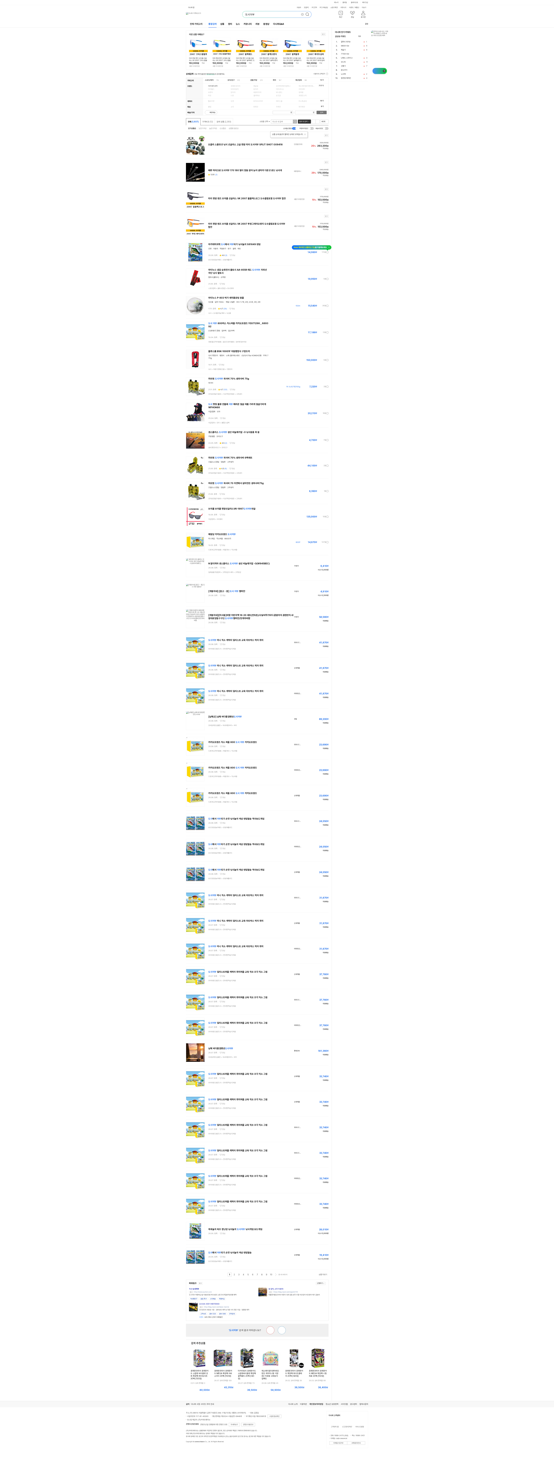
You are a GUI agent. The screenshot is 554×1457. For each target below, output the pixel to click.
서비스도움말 (359, 1427)
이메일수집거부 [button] (338, 1443)
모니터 (343, 62)
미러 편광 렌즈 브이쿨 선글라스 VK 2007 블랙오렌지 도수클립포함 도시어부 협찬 (269, 59)
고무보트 (203, 1314)
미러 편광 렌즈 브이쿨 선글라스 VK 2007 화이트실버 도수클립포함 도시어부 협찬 (316, 59)
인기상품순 (192, 128)
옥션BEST (193, 1299)
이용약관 (303, 1404)
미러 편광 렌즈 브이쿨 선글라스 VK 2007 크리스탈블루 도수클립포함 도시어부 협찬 (198, 59)
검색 (321, 112)
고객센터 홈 (335, 1427)
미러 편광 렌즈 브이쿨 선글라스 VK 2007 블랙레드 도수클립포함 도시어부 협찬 (245, 59)
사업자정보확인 (274, 1416)
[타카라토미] (238, 89)
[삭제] (302, 14)
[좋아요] (282, 1330)
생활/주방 (253, 80)
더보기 (364, 7)
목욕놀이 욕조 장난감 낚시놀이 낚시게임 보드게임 (235, 1229)
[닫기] (305, 134)
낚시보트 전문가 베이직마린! (209, 1304)
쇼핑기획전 (334, 7)
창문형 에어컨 (346, 78)
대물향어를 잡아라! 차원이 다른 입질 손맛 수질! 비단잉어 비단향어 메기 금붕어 (294, 1295)
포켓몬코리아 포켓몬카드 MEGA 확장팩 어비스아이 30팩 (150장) (223, 1373)
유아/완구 (231, 80)
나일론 (232, 302)
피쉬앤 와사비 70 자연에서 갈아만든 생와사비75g (236, 483)
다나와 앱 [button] (191, 7)
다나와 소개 (292, 1404)
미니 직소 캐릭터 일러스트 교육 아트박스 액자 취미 (235, 640)
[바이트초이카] (260, 101)
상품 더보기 (323, 1274)
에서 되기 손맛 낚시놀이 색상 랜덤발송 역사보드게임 (236, 818)
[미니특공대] (305, 101)
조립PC (306, 7)
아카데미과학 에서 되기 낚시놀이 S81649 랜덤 (234, 244)
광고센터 (353, 1404)
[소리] (238, 106)
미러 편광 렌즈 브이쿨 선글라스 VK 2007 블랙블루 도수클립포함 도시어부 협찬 (292, 59)
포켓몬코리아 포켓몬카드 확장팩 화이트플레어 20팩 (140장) (294, 1373)
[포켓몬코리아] (238, 86)
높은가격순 (213, 128)
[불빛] (215, 106)
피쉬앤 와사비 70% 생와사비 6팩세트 (230, 457)
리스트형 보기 (314, 121)
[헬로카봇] (215, 101)
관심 (233, 255)
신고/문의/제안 (347, 1427)
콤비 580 (222, 1314)
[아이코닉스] (283, 89)
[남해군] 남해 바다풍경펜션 (225, 716)
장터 (230, 24)
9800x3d (345, 46)
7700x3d (345, 54)
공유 (366, 24)
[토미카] (260, 89)
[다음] (366, 36)
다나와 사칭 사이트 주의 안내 (202, 1404)
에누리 (336, 2)
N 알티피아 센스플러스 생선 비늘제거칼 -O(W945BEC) (239, 563)
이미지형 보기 (317, 121)
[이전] (363, 36)
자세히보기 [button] (234, 1425)
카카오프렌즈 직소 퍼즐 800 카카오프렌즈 (232, 742)
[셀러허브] (260, 95)
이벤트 (351, 7)
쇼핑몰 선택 (264, 121)
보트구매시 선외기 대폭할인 (211, 1317)
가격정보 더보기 (318, 252)
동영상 (266, 24)
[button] (341, 15)
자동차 (299, 7)
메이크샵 (365, 2)
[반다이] (238, 92)
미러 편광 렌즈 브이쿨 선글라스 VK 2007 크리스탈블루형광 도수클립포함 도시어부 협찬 (222, 59)
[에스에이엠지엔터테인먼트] (305, 86)
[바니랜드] (283, 92)
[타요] (215, 95)
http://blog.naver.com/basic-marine (216, 1307)
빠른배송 (212, 112)
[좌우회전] (305, 106)
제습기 (343, 50)
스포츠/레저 (209, 80)
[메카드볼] (283, 101)
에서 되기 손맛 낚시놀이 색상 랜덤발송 (230, 1252)
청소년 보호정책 (332, 1404)
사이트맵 (344, 1404)
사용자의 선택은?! (319, 74)
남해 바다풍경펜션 (220, 1048)
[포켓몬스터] (305, 95)
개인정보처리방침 (316, 1404)
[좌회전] (260, 106)
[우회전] (283, 106)
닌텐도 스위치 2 (346, 58)
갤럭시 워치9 (345, 42)
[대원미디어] (260, 92)
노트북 (343, 74)
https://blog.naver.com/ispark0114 (285, 1292)
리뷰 (258, 24)
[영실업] (260, 86)
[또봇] (238, 101)
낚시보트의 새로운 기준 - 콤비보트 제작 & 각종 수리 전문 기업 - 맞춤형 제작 (224, 1310)
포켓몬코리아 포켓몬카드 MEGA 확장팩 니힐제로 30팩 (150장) (318, 1373)
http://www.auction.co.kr (203, 1292)
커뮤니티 (343, 7)
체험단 (357, 7)
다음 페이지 (276, 1275)
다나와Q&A (278, 24)
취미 (274, 80)
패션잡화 (298, 80)
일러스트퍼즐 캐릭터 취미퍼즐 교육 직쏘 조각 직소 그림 (237, 972)
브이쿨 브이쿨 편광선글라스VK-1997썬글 (232, 508)
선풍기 (343, 66)
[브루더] (215, 92)
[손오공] (283, 95)
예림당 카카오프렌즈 (222, 534)
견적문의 (232, 1314)
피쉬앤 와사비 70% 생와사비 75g (228, 378)
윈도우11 (344, 70)
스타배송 (213, 1299)
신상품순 (223, 128)
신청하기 (320, 1283)
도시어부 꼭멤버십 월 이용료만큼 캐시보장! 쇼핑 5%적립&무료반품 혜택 (212, 1295)
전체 (193, 122)
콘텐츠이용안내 (248, 1425)
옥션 (194, 1289)
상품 (222, 24)
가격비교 (207, 122)
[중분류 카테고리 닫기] (215, 80)
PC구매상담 (324, 7)
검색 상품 (224, 122)
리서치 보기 (194, 86)
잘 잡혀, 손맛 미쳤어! (275, 1289)
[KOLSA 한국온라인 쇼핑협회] (191, 1448)
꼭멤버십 (222, 1299)
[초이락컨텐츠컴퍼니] (283, 86)
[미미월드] (215, 89)
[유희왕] (305, 92)
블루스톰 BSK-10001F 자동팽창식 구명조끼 (229, 351)
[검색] (308, 14)
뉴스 (238, 24)
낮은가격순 (203, 128)
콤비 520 (212, 1314)
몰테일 (344, 2)
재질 (227, 302)
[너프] (238, 95)
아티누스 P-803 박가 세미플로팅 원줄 (226, 297)
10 (271, 1274)
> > (221, 288)
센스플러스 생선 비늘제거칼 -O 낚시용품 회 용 (234, 432)
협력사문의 (364, 1404)
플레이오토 (354, 2)
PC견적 (314, 7)
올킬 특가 (204, 1299)
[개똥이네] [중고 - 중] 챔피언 (226, 591)
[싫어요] (270, 1330)
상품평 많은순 (234, 128)
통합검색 (212, 24)
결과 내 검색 (303, 122)
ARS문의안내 (356, 1443)
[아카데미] (305, 89)
